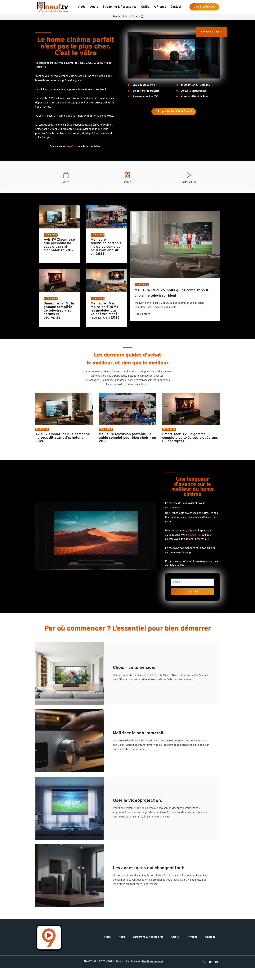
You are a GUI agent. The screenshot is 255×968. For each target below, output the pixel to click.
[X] (203, 961)
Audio (94, 7)
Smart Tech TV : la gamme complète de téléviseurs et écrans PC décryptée (59, 310)
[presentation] (59, 216)
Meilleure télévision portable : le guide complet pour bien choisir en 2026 (106, 247)
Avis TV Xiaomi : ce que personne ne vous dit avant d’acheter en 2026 (59, 245)
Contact (176, 7)
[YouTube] (210, 961)
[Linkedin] (216, 961)
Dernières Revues (204, 7)
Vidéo (81, 7)
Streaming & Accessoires (119, 7)
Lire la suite (144, 314)
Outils (145, 7)
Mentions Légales (152, 961)
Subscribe (192, 591)
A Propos (160, 7)
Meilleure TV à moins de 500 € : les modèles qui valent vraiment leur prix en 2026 (105, 310)
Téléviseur (50, 235)
